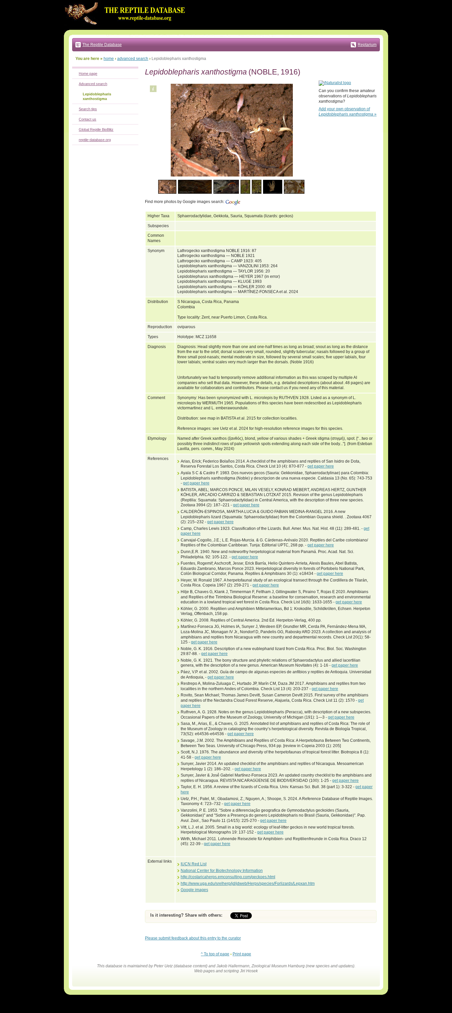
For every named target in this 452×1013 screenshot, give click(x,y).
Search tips (88, 109)
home (109, 58)
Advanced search (93, 84)
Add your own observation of (348, 112)
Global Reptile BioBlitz (96, 129)
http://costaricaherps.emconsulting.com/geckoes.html (228, 877)
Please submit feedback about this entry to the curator (193, 938)
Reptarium (367, 44)
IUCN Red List (193, 864)
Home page (88, 74)
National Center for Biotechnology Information (222, 870)
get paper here (320, 466)
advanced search (132, 58)
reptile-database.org (95, 140)
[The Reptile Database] (127, 28)
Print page (242, 954)
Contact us (87, 119)
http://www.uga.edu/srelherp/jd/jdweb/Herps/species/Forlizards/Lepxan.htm (248, 883)
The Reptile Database (102, 44)
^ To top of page (215, 954)
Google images (194, 889)
